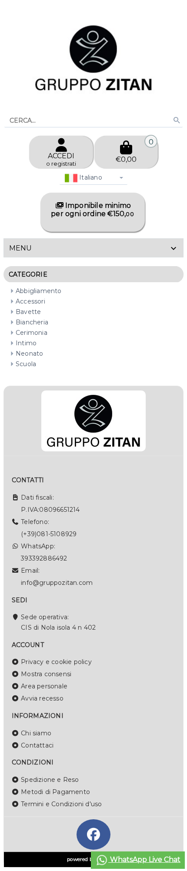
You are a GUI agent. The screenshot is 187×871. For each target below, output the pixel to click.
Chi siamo (36, 733)
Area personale (44, 686)
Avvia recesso (42, 698)
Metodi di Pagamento (55, 792)
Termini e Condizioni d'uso (61, 804)
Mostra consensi (46, 674)
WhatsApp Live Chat (144, 859)
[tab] (93, 248)
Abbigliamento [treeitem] (39, 291)
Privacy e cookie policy (56, 662)
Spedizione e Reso (50, 780)
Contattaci (37, 745)
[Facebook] (93, 834)
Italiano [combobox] (89, 177)
